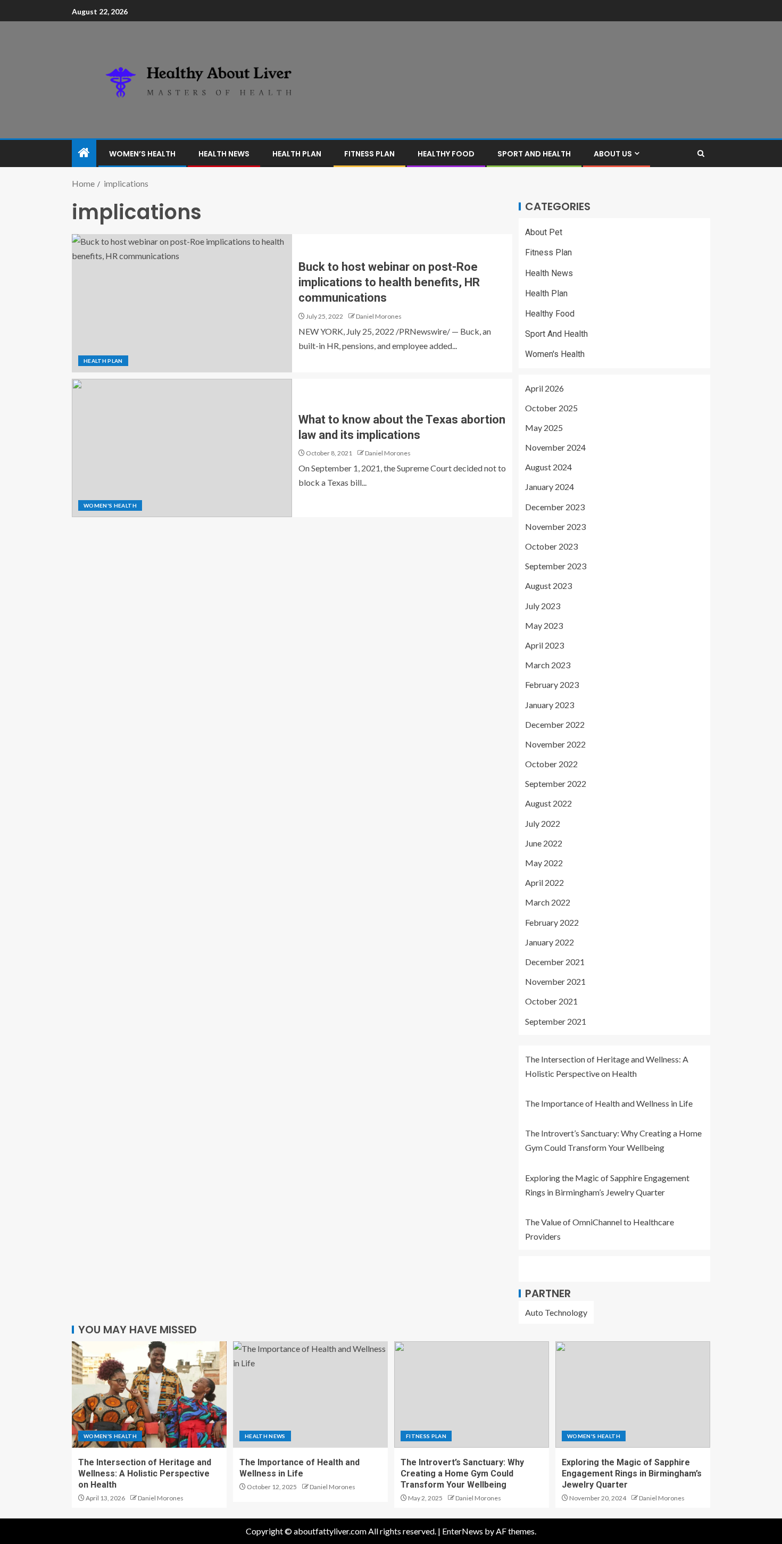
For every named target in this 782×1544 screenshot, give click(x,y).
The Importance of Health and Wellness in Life (609, 1103)
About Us (613, 153)
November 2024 (555, 447)
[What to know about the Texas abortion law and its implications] (182, 448)
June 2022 (543, 843)
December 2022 (555, 724)
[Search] (701, 153)
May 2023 (544, 625)
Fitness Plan (369, 153)
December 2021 (555, 962)
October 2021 (551, 1001)
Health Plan (296, 153)
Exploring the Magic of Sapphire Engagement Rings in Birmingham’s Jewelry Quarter (632, 1473)
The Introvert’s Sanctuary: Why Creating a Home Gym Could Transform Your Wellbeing (462, 1473)
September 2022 (555, 783)
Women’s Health (142, 153)
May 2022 (544, 863)
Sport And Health (534, 153)
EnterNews (462, 1531)
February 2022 (552, 922)
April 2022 (544, 882)
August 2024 (548, 467)
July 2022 (542, 823)
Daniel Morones (379, 316)
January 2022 (549, 942)
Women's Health (110, 505)
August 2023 (548, 585)
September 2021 (555, 1021)
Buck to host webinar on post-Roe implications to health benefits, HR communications (389, 282)
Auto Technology (556, 1312)
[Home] (84, 153)
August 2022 (548, 803)
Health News (223, 153)
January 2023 (549, 705)
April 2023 (544, 645)
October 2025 (551, 408)
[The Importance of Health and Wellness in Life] (310, 1394)
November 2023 (555, 526)
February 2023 (552, 684)
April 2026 (544, 388)
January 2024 (549, 487)
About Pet (543, 232)
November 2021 (555, 981)
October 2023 (551, 546)
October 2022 (551, 764)
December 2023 (555, 507)
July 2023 (542, 606)
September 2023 (555, 566)
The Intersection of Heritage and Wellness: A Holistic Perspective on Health (144, 1473)
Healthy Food (446, 153)
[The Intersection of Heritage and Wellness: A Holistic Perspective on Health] (149, 1394)
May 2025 (544, 427)
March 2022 (547, 902)
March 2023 (547, 665)
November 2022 (555, 744)
